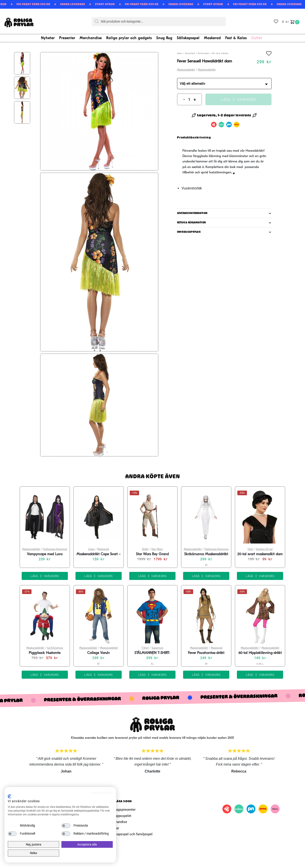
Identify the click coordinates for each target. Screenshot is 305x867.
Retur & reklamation (191, 222)
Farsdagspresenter (122, 810)
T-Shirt (145, 648)
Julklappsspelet (119, 816)
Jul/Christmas (55, 648)
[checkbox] (12, 825)
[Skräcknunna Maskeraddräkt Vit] (206, 517)
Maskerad (103, 549)
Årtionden (203, 53)
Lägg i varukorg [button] (44, 576)
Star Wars (157, 549)
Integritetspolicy (101, 792)
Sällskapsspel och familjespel (130, 834)
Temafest (190, 53)
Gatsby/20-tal (264, 549)
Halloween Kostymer (55, 549)
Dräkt (145, 549)
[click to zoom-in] (99, 111)
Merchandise (117, 822)
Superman (157, 648)
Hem (179, 53)
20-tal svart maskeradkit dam (260, 554)
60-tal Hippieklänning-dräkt (260, 653)
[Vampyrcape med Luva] (45, 517)
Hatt (250, 549)
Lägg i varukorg (238, 99)
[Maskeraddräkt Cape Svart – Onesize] (98, 517)
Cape (91, 549)
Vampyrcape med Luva (45, 554)
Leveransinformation (192, 213)
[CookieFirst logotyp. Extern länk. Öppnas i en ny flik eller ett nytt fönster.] (9, 796)
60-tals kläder (220, 53)
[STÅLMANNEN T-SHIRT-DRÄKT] (152, 615)
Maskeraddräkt (186, 70)
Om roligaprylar (189, 232)
